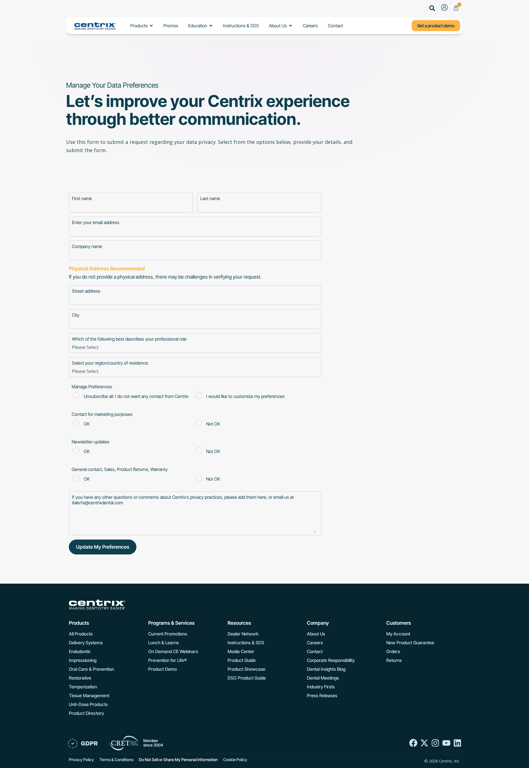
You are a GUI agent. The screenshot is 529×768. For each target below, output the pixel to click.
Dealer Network (243, 634)
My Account (398, 634)
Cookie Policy (235, 759)
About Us (316, 634)
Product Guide (242, 660)
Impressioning (82, 660)
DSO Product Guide (247, 678)
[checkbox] (194, 397)
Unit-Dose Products (88, 704)
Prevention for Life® (167, 660)
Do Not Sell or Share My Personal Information (178, 759)
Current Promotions (167, 634)
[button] (432, 8)
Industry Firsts (321, 686)
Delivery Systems (86, 642)
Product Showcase (246, 669)
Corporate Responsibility (331, 660)
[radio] (133, 397)
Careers (315, 642)
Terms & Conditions (116, 759)
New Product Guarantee (410, 642)
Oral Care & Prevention (91, 669)
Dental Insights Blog (326, 669)
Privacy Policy (81, 759)
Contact (315, 651)
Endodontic (80, 651)
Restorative (80, 678)
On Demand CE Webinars (173, 651)
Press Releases (322, 695)
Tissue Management (89, 695)
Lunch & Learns (163, 642)
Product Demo (162, 669)
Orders (393, 651)
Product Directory (86, 713)
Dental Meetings (323, 678)
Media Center (241, 651)
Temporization (83, 686)
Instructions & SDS (246, 642)
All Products (81, 634)
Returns (394, 660)
